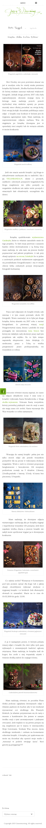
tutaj (40, 324)
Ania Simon (33, 331)
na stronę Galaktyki (25, 256)
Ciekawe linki (7, 775)
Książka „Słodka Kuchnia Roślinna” (23, 37)
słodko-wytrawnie (10, 402)
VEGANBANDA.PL (15, 179)
